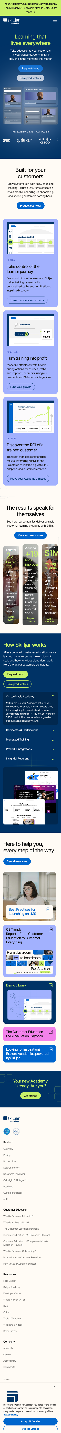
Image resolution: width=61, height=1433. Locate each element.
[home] (11, 20)
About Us (8, 1348)
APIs (5, 1199)
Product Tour (9, 1161)
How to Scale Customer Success (19, 1263)
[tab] (30, 708)
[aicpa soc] (6, 1131)
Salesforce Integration (14, 1173)
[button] (54, 20)
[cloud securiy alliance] (16, 1131)
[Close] (54, 1386)
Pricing (7, 1155)
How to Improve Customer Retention (22, 1257)
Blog (5, 1305)
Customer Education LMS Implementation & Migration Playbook (25, 1243)
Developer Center (12, 1293)
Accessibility (9, 1360)
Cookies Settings (30, 1428)
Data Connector (11, 1167)
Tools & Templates (12, 1318)
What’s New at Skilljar (14, 1299)
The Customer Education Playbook (21, 1228)
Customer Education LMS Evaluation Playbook (26, 1234)
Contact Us (9, 1366)
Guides (7, 1312)
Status (6, 1379)
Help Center (9, 1280)
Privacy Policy (11, 1414)
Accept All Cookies (30, 1421)
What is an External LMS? (16, 1222)
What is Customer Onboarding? (19, 1251)
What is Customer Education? (18, 1216)
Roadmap (8, 1186)
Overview (8, 1148)
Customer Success (13, 1192)
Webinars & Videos (13, 1324)
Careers (7, 1354)
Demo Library (10, 1331)
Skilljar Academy (11, 1287)
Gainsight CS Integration (15, 1180)
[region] (30, 1408)
